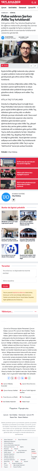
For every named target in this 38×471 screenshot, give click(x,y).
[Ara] (32, 2)
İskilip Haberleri (8, 450)
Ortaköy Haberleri (9, 457)
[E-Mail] (13, 199)
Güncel (12, 13)
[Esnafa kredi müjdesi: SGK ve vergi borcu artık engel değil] (28, 249)
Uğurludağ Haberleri (19, 465)
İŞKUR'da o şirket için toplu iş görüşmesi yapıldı (10, 222)
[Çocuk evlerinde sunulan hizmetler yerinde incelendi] (10, 233)
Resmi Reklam (23, 417)
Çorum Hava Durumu (28, 384)
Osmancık (22, 7)
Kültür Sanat (7, 452)
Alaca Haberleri (8, 439)
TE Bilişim (34, 453)
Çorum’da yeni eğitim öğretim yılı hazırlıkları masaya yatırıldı (26, 223)
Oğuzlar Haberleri (9, 456)
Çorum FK (32, 7)
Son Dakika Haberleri (9, 401)
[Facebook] (8, 378)
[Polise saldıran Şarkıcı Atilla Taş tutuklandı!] (19, 52)
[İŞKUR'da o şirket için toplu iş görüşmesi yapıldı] (10, 215)
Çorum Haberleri (8, 443)
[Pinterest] (15, 378)
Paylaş (6, 65)
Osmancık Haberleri (9, 459)
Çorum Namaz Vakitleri (11, 390)
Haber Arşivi (26, 401)
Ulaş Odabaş (16, 196)
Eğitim (22, 447)
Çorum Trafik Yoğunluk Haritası (28, 391)
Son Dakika (12, 7)
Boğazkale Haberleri (9, 441)
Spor (5, 463)
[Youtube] (25, 378)
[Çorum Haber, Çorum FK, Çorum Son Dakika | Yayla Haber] (10, 2)
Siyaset (26, 461)
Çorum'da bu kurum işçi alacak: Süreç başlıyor (8, 256)
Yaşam (6, 467)
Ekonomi (6, 448)
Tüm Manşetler (26, 397)
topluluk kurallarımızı (19, 292)
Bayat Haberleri (22, 439)
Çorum (3, 7)
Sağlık (16, 461)
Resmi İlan (13, 417)
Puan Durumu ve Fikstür (10, 397)
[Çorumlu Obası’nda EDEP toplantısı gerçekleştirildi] (28, 233)
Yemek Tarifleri (17, 467)
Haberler (4, 13)
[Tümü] (35, 312)
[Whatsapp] (29, 378)
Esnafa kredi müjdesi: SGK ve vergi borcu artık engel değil (28, 256)
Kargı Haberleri (22, 450)
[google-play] (23, 409)
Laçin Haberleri (20, 452)
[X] (12, 378)
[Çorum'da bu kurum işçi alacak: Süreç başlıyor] (10, 249)
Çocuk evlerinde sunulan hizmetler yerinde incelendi (10, 240)
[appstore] (13, 409)
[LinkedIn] (22, 378)
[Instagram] (19, 378)
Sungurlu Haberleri (17, 463)
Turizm (6, 465)
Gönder (5, 286)
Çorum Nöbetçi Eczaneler (7, 385)
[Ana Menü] (35, 2)
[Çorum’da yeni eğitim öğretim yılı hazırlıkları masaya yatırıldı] (28, 215)
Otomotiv (23, 459)
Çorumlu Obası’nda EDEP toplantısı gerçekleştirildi (27, 240)
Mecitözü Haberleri (9, 454)
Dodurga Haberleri (9, 447)
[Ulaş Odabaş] (6, 197)
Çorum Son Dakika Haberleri (12, 445)
